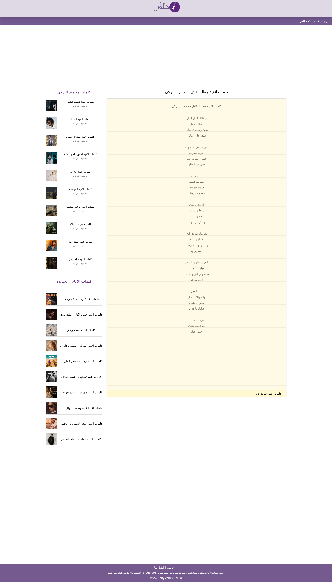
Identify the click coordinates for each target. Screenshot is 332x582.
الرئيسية (324, 21)
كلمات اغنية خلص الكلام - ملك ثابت (81, 314)
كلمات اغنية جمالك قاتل (268, 393)
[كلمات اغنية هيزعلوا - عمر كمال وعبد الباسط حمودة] (51, 361)
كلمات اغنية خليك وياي (80, 241)
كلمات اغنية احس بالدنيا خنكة (80, 154)
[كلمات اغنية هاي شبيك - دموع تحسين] (51, 392)
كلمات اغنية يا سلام (80, 224)
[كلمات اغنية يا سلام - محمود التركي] (51, 228)
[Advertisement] (166, 60)
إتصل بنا (159, 567)
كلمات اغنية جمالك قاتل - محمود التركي (196, 91)
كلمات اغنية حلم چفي (80, 259)
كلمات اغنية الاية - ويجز (81, 330)
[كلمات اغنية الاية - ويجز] (51, 330)
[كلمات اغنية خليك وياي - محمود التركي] (51, 245)
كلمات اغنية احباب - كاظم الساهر (81, 439)
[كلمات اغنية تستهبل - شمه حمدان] (51, 376)
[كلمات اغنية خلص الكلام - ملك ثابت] (51, 314)
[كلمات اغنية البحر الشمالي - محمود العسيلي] (51, 423)
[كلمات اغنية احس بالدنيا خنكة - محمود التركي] (51, 158)
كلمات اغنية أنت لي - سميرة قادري (81, 345)
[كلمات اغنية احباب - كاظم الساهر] (51, 439)
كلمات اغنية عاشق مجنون (80, 206)
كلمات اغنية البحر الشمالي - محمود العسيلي (75, 423)
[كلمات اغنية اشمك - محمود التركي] (51, 123)
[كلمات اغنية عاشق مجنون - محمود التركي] (51, 210)
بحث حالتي (307, 21)
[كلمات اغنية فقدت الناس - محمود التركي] (51, 105)
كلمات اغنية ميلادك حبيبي (80, 136)
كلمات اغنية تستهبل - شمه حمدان (81, 377)
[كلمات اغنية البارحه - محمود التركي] (51, 175)
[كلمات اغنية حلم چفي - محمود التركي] (51, 263)
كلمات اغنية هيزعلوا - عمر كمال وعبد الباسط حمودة (70, 361)
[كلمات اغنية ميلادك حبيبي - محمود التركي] (51, 140)
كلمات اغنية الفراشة (80, 189)
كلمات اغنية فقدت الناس (80, 101)
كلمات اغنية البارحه (80, 171)
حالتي (170, 567)
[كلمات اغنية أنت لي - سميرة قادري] (51, 345)
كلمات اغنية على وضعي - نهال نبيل (81, 408)
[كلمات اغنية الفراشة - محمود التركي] (51, 193)
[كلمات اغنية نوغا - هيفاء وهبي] (51, 299)
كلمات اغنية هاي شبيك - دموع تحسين (79, 392)
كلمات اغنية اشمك (80, 119)
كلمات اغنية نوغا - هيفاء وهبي (81, 299)
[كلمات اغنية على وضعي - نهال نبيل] (51, 408)
